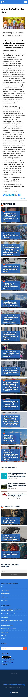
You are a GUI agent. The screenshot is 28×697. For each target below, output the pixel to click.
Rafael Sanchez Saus (16, 35)
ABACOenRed (4, 617)
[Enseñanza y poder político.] (14, 23)
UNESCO (3, 635)
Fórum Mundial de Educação (8, 614)
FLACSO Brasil (4, 632)
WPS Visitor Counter (11, 664)
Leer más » (22, 198)
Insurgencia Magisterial (7, 625)
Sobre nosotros (5, 590)
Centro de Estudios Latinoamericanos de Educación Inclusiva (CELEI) (11, 609)
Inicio (2, 587)
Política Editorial (5, 593)
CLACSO (3, 639)
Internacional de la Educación (8, 628)
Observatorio (4, 597)
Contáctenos (4, 600)
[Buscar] (25, 648)
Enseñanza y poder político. (13, 32)
